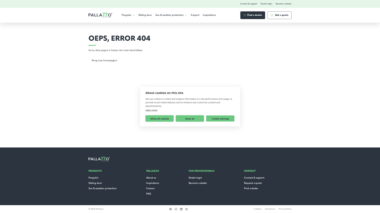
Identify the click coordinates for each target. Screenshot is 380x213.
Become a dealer (284, 4)
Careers (150, 188)
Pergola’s (93, 178)
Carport (195, 15)
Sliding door (145, 15)
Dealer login (266, 4)
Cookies (257, 209)
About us (151, 178)
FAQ (148, 194)
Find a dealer (251, 188)
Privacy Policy (285, 209)
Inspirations (209, 15)
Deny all (189, 118)
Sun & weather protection (169, 15)
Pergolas (126, 15)
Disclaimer (270, 209)
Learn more (151, 110)
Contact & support (248, 4)
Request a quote (253, 183)
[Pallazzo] (100, 15)
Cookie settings (220, 118)
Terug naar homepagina (104, 60)
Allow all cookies (159, 118)
